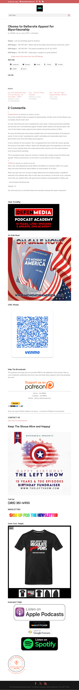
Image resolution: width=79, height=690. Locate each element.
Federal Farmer (13, 114)
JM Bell (12, 33)
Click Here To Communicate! (18, 420)
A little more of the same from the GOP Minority (27, 56)
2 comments (34, 33)
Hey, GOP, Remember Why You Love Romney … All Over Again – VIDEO (17, 95)
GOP (27, 33)
